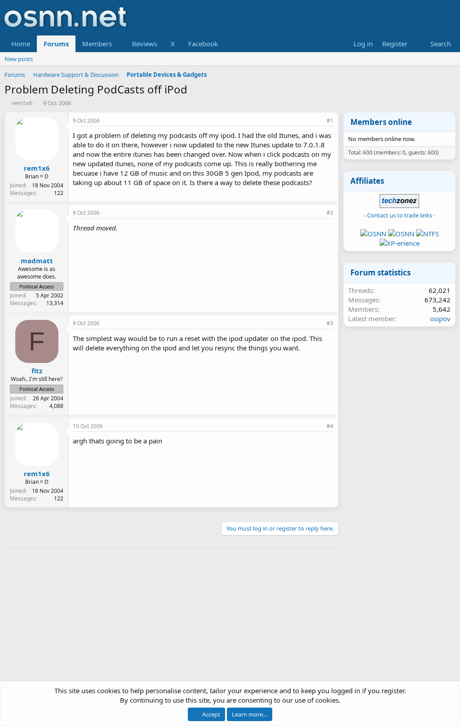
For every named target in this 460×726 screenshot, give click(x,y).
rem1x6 (22, 103)
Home (20, 43)
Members (97, 43)
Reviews (144, 43)
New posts (18, 59)
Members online (381, 122)
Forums (56, 43)
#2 (330, 213)
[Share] (317, 121)
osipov (440, 318)
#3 (330, 323)
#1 (330, 120)
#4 (330, 426)
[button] (119, 43)
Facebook (203, 43)
